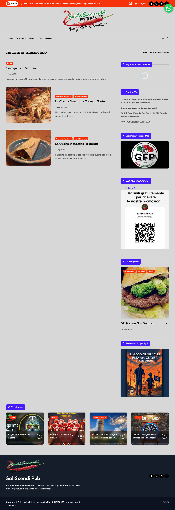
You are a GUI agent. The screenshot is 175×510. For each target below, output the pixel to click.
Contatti (48, 38)
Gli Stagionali (129, 271)
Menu (31, 38)
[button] (166, 299)
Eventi (13, 417)
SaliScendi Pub (23, 478)
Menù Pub (141, 271)
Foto (40, 38)
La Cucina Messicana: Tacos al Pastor (80, 102)
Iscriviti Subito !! (128, 188)
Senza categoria (100, 417)
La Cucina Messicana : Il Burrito (77, 144)
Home (10, 38)
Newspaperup (72, 502)
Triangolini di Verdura (21, 68)
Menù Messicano (81, 96)
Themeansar (12, 505)
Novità (9, 63)
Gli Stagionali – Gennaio (137, 324)
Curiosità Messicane (63, 96)
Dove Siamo (21, 38)
